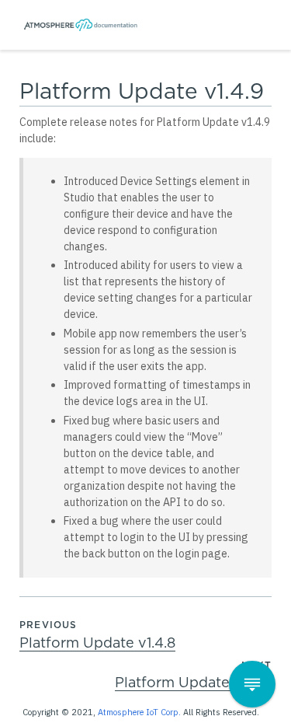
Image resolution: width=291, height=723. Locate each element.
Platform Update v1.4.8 (97, 644)
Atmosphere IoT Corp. (139, 712)
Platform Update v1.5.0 (193, 683)
